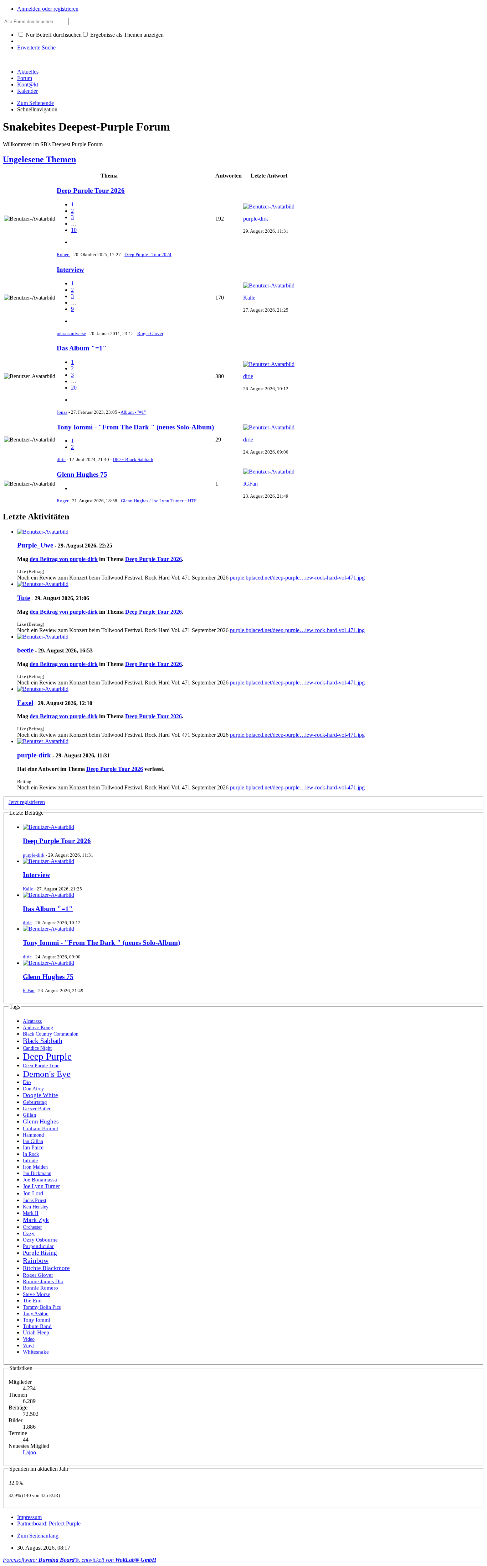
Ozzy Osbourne (40, 1240)
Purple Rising (40, 1252)
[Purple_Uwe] (42, 532)
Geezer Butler (37, 1108)
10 (74, 230)
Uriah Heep (36, 1332)
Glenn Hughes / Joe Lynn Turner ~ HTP (158, 500)
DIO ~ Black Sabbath (133, 459)
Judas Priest (34, 1200)
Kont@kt (27, 84)
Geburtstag (35, 1102)
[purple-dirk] (42, 741)
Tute (23, 598)
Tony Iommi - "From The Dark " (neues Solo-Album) (135, 427)
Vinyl (28, 1345)
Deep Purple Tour (41, 1065)
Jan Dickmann (37, 1173)
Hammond (33, 1135)
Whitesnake (36, 1352)
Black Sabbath (42, 1040)
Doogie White (40, 1095)
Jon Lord (33, 1193)
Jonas (62, 412)
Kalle (249, 298)
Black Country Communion (50, 1034)
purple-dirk (255, 219)
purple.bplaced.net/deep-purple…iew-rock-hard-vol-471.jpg (297, 578)
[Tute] (42, 584)
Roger (62, 500)
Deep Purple (47, 1056)
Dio (27, 1082)
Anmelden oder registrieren (47, 9)
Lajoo (29, 1452)
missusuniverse (71, 333)
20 (74, 388)
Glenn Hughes (41, 1121)
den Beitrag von (64, 559)
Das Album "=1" (82, 348)
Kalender (27, 91)
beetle (25, 650)
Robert (63, 254)
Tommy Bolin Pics (42, 1307)
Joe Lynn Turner (41, 1186)
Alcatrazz (32, 1021)
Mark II (31, 1213)
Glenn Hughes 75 (82, 474)
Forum (24, 78)
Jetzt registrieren (27, 802)
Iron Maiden (35, 1167)
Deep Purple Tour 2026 (91, 190)
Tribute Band (37, 1326)
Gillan (29, 1115)
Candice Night (37, 1048)
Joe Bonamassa (40, 1179)
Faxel (25, 703)
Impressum (29, 1517)
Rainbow (35, 1260)
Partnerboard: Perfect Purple (49, 1523)
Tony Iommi (36, 1320)
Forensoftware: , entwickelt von (79, 1560)
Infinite (30, 1160)
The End (32, 1300)
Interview (70, 269)
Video (29, 1339)
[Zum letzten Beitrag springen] (268, 206)
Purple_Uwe (35, 545)
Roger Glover (150, 333)
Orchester (32, 1227)
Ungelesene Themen (39, 159)
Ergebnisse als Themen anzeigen (126, 35)
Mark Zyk (36, 1219)
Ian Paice (33, 1147)
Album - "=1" (133, 412)
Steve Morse (36, 1294)
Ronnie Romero (40, 1288)
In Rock (31, 1154)
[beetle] (42, 637)
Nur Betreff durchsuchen (53, 35)
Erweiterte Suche (36, 47)
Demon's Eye (47, 1074)
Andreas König (38, 1027)
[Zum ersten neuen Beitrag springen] (48, 827)
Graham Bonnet (40, 1128)
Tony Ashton (35, 1313)
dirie (248, 376)
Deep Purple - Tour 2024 (147, 254)
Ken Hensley (35, 1207)
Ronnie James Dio (43, 1281)
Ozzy (29, 1233)
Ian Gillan (33, 1141)
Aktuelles (28, 72)
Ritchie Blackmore (46, 1268)
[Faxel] (42, 689)
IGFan (250, 484)
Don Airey (33, 1088)
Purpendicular (38, 1246)
